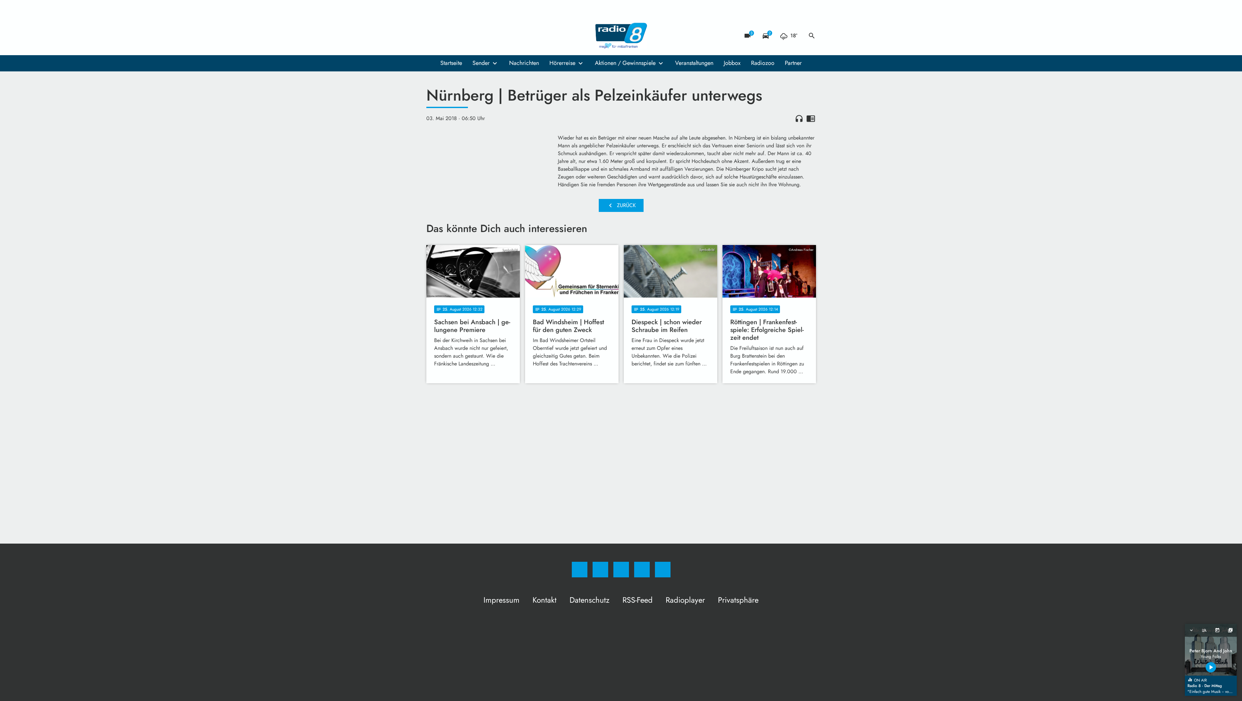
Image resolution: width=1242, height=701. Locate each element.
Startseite (451, 63)
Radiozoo (762, 63)
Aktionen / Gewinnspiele (625, 63)
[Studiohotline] (471, 35)
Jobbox (732, 63)
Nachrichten (524, 63)
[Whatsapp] (458, 35)
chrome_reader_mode (810, 118)
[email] (484, 35)
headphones (799, 118)
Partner (793, 63)
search (812, 36)
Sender (481, 63)
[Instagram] (445, 35)
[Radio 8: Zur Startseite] (621, 36)
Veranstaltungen (694, 63)
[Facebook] (432, 35)
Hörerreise (562, 63)
